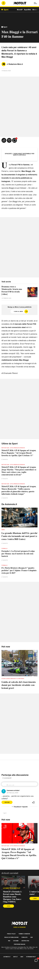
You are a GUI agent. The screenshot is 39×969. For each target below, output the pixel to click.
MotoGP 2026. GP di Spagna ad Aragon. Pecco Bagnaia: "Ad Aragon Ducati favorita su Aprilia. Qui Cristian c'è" (19, 453)
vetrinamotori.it (31, 956)
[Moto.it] (20, 3)
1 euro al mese (18, 311)
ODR (31, 937)
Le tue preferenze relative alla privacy (13, 965)
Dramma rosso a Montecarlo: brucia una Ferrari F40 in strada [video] (12, 290)
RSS (9, 940)
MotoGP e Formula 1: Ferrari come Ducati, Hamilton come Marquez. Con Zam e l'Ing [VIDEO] (12, 896)
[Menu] (36, 3)
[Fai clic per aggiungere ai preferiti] (9, 140)
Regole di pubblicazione (11, 937)
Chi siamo (15, 940)
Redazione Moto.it (15, 64)
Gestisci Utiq (25, 940)
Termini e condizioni (24, 933)
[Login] (4, 3)
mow (22, 956)
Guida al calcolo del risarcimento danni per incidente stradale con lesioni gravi (19, 684)
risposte (24, 807)
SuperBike (27, 10)
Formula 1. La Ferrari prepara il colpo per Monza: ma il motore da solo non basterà (18, 553)
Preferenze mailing (19, 944)
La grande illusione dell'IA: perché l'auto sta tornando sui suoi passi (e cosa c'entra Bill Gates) (19, 536)
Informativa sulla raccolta (9, 963)
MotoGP (19, 10)
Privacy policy (11, 933)
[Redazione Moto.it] (4, 64)
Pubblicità (24, 937)
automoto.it (6, 956)
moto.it (15, 956)
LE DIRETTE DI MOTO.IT (11, 888)
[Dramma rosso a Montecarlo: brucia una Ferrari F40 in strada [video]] (33, 292)
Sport (5, 27)
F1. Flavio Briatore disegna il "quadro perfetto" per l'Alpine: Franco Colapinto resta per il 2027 (19, 570)
